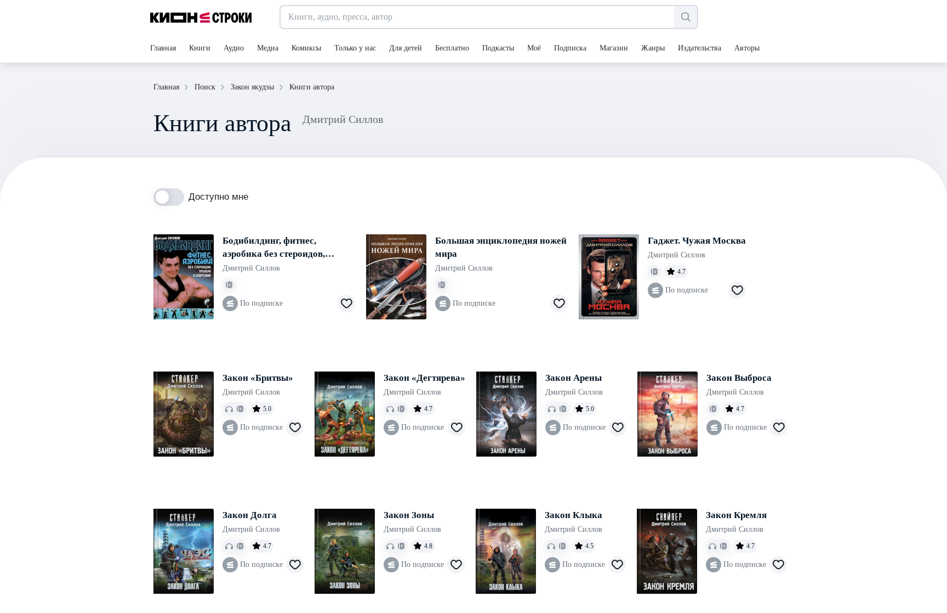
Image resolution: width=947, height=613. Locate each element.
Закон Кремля (736, 515)
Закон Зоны (409, 515)
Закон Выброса (739, 378)
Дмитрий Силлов (251, 268)
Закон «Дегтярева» (424, 378)
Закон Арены (573, 378)
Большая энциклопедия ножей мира (501, 247)
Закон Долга (250, 515)
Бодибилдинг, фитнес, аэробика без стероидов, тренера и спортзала (274, 248)
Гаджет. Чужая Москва (697, 240)
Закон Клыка (573, 515)
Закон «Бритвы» (258, 378)
